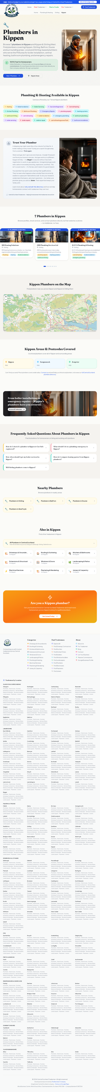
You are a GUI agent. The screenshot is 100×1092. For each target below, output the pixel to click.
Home (29, 7)
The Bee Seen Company (59, 1081)
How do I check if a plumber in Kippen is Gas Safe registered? (24, 448)
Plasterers (14, 694)
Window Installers (18, 692)
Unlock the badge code (87, 2)
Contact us (44, 372)
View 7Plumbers (11, 76)
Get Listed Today (48, 616)
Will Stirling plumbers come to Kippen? (21, 467)
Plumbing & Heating (46, 12)
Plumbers (5, 688)
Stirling (57, 12)
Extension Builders (8, 692)
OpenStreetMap (85, 331)
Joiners (19, 694)
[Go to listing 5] (52, 266)
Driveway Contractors (9, 690)
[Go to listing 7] (55, 266)
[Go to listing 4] (50, 266)
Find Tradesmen (90, 7)
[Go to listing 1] (45, 266)
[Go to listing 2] (47, 266)
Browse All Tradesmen (15, 409)
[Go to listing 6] (54, 266)
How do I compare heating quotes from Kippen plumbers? (71, 458)
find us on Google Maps (62, 1084)
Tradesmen (39, 7)
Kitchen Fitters (19, 690)
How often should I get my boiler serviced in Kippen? (22, 458)
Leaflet (77, 331)
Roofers (18, 688)
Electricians (12, 688)
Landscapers (6, 694)
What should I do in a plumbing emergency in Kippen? (71, 448)
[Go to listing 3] (48, 266)
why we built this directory (34, 187)
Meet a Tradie (54, 7)
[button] (48, 308)
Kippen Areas (35, 76)
